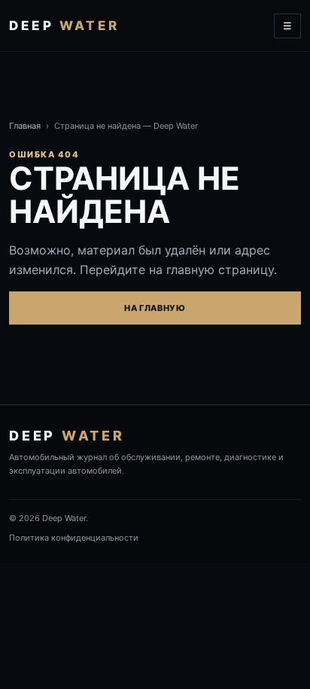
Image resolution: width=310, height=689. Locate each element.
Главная (25, 125)
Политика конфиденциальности (73, 537)
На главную (155, 308)
